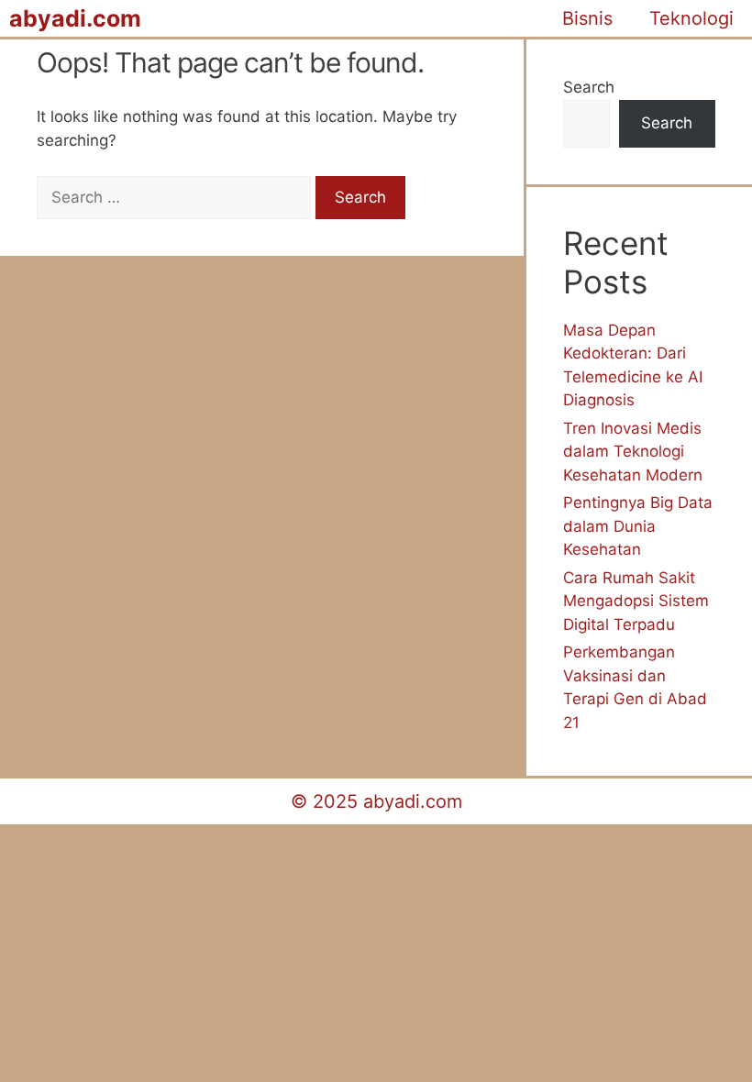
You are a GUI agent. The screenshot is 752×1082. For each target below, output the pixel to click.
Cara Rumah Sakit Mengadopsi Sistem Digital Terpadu (636, 601)
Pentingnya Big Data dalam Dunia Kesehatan (638, 525)
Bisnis (587, 18)
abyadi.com (75, 18)
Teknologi (691, 18)
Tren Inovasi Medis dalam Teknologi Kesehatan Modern (632, 451)
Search (588, 87)
